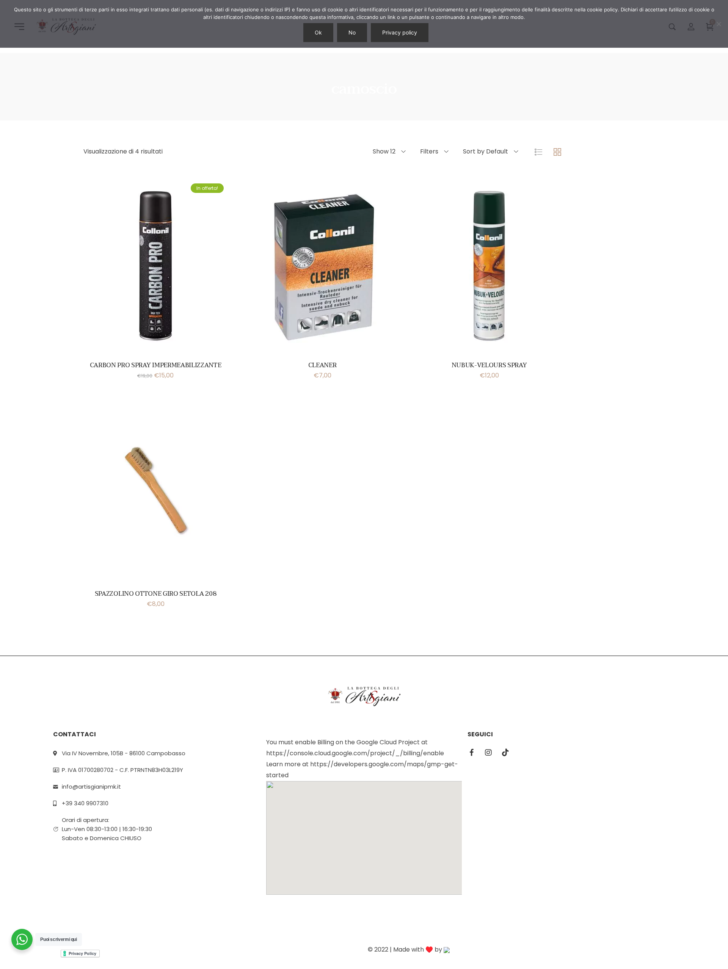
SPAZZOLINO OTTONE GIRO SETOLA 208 (155, 594)
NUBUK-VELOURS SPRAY (489, 365)
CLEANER (322, 365)
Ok (318, 32)
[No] (718, 24)
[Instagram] (488, 752)
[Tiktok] (505, 752)
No (352, 32)
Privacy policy (399, 32)
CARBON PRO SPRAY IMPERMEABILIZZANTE (155, 365)
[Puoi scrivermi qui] (22, 939)
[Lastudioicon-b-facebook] (471, 752)
